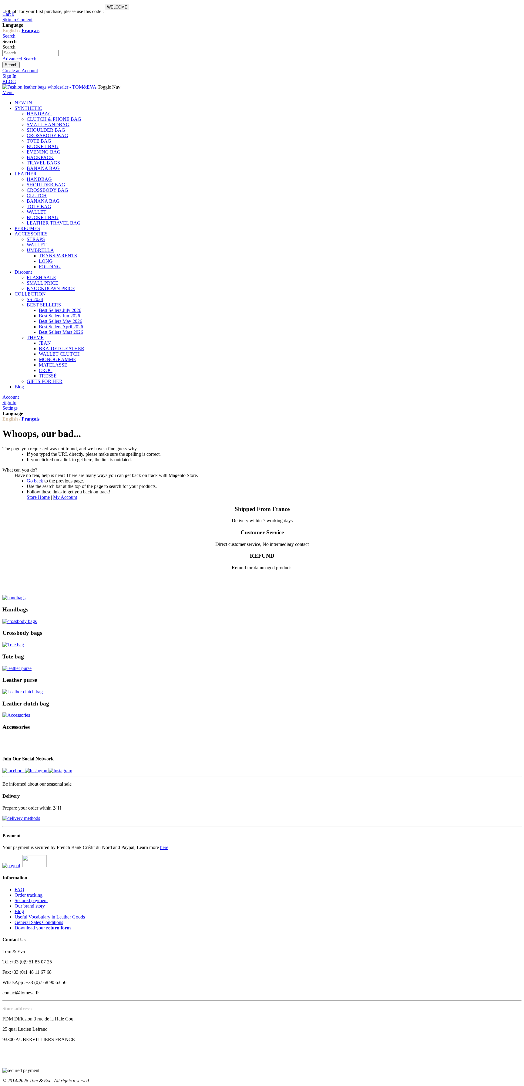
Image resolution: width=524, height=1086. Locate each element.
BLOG (9, 81)
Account (10, 397)
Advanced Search (19, 58)
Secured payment (31, 900)
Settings (10, 408)
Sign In (9, 76)
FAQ (19, 889)
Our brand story (30, 905)
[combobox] (30, 53)
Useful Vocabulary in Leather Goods (50, 916)
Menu (8, 92)
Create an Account (20, 70)
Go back (35, 480)
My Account (65, 497)
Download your (43, 927)
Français (30, 30)
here (164, 847)
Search (8, 36)
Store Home (38, 497)
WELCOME (117, 7)
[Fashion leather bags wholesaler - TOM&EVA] (50, 87)
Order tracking (28, 895)
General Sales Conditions (39, 922)
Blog (19, 911)
